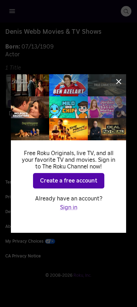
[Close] (118, 81)
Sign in (68, 207)
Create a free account (68, 181)
